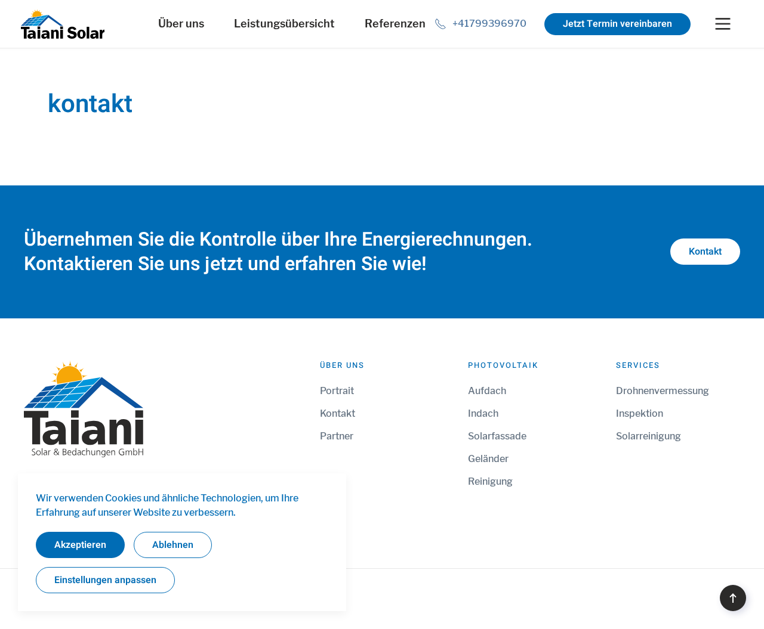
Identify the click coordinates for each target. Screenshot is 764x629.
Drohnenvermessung (662, 390)
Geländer (488, 458)
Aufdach (487, 390)
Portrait (337, 390)
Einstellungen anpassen (105, 580)
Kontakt (705, 251)
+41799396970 (489, 23)
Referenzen (395, 23)
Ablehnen (172, 545)
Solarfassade (497, 436)
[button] (733, 598)
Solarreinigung (648, 436)
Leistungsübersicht (284, 23)
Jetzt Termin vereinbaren (617, 24)
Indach (483, 413)
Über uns (181, 23)
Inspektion (639, 413)
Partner (336, 436)
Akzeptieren (80, 545)
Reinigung (490, 481)
